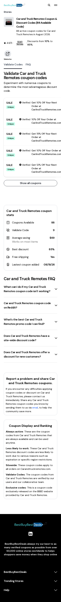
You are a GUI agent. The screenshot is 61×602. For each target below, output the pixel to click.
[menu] (55, 5)
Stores (8, 12)
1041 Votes (19, 43)
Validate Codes (13, 64)
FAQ (28, 64)
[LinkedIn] (30, 534)
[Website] (7, 53)
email (35, 407)
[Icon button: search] (49, 5)
